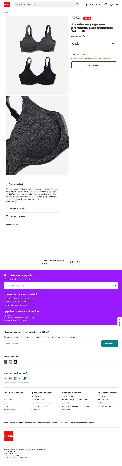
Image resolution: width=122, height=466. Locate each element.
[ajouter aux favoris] (113, 44)
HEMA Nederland (105, 396)
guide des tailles (78, 55)
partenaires (66, 410)
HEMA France (103, 400)
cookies (92, 423)
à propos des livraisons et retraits (19, 298)
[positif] (71, 262)
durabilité (65, 403)
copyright (64, 423)
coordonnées (12, 224)
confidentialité (30, 423)
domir (6, 406)
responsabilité (44, 423)
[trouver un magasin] (114, 285)
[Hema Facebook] (5, 362)
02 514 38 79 (9, 315)
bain (5, 403)
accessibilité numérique (13, 423)
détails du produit (18, 209)
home (6, 12)
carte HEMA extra (39, 400)
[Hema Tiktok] (15, 362)
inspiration (36, 410)
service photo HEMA (40, 406)
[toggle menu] (117, 4)
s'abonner (109, 343)
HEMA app (36, 396)
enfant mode (9, 400)
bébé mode (8, 396)
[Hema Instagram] (10, 362)
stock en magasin (94, 65)
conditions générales (78, 423)
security (55, 423)
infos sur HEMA (67, 396)
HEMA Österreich (104, 406)
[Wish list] (106, 4)
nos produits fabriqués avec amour (75, 406)
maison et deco (10, 410)
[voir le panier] (111, 4)
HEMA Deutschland (105, 403)
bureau (6, 413)
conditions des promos (41, 403)
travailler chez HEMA (70, 400)
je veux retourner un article (17, 301)
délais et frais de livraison (16, 305)
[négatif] (78, 262)
